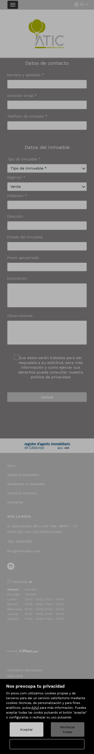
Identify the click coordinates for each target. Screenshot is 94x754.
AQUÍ (35, 708)
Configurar (47, 744)
